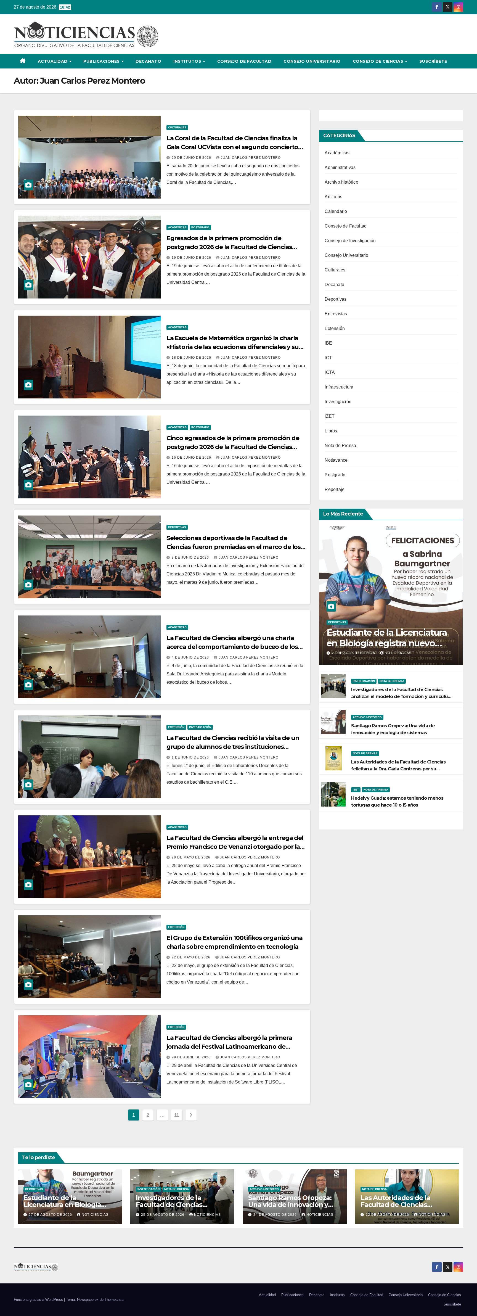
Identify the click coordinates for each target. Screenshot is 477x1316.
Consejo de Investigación (350, 240)
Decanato (148, 61)
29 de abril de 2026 (192, 1057)
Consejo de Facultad (244, 61)
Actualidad (53, 61)
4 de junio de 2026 (191, 657)
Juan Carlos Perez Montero (251, 158)
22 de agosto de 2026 (388, 1215)
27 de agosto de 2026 (354, 653)
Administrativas (340, 167)
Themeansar (114, 1299)
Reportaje (334, 489)
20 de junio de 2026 (192, 158)
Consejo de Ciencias (379, 61)
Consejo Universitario (312, 61)
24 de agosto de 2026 (275, 1215)
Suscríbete (433, 61)
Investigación (200, 727)
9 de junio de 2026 (191, 557)
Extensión (176, 727)
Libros (331, 431)
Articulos (333, 196)
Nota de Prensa (340, 445)
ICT (328, 357)
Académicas (177, 227)
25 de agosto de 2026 (163, 1215)
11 (176, 1115)
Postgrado (200, 227)
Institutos (188, 61)
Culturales (177, 127)
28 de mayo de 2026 (191, 857)
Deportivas (177, 527)
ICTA (330, 372)
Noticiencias (398, 653)
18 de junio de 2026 (192, 358)
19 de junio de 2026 (192, 258)
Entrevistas (336, 313)
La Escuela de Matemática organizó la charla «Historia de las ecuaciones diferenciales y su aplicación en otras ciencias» (232, 347)
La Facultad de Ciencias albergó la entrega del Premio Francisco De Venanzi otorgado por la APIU (234, 846)
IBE (328, 343)
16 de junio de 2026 (192, 457)
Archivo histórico (341, 182)
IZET (330, 416)
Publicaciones (102, 61)
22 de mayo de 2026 (191, 957)
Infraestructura (339, 387)
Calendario (336, 211)
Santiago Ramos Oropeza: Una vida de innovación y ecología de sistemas (289, 1204)
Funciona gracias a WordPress (39, 1299)
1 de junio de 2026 (191, 757)
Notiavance (336, 460)
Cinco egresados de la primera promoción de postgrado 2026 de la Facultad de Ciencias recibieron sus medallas (232, 446)
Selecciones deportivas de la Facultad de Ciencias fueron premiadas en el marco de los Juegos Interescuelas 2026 (233, 546)
